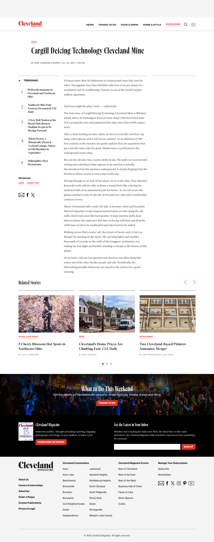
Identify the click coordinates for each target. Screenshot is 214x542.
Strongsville (95, 509)
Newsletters (164, 474)
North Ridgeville (98, 492)
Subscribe (173, 24)
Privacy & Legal (26, 508)
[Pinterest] (184, 483)
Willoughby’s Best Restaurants (38, 163)
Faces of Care (125, 492)
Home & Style (152, 24)
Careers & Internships (30, 485)
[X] (173, 483)
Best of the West (127, 480)
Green (66, 509)
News (90, 24)
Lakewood (95, 468)
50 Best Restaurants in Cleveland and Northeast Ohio (41, 93)
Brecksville (68, 486)
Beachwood (69, 480)
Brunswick (68, 498)
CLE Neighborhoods (74, 503)
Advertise (23, 491)
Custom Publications (29, 502)
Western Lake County (100, 515)
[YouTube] (191, 483)
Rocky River (95, 498)
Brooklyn (67, 492)
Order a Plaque (26, 497)
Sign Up (188, 446)
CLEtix (121, 503)
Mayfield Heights (98, 474)
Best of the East (126, 474)
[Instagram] (179, 483)
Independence (70, 515)
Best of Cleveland (127, 468)
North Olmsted (97, 486)
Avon (65, 468)
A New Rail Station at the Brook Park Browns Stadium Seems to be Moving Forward (42, 125)
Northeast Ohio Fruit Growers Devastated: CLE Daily (42, 108)
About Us (23, 479)
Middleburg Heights (100, 480)
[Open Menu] (193, 25)
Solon (92, 503)
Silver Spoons (125, 498)
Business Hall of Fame (130, 486)
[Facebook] (167, 483)
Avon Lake (68, 474)
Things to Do (107, 24)
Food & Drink (129, 24)
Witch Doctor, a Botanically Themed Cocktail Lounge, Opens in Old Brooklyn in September (41, 146)
